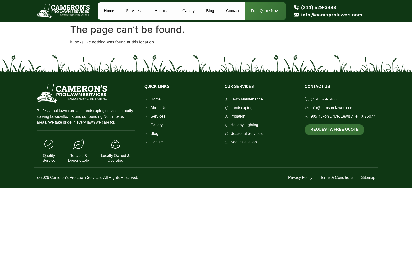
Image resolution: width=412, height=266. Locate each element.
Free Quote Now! (265, 11)
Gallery (188, 11)
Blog (210, 11)
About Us (162, 11)
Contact (232, 11)
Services (133, 11)
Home (109, 11)
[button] (134, 11)
